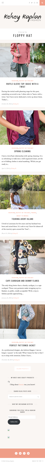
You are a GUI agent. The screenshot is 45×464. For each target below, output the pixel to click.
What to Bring (23, 216)
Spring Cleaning (22, 151)
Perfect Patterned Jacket (23, 345)
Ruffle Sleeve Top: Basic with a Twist (22, 85)
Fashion (15, 81)
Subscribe (13, 422)
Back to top (37, 461)
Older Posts (22, 369)
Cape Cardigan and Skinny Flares (22, 280)
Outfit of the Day (26, 81)
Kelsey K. (16, 104)
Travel (33, 212)
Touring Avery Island (22, 219)
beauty (21, 384)
